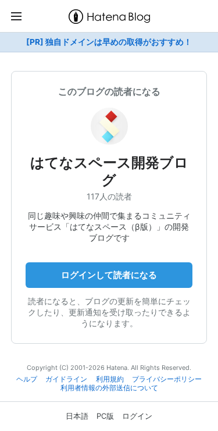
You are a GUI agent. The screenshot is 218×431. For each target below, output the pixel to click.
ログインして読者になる (109, 274)
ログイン (137, 416)
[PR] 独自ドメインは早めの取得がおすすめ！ (109, 42)
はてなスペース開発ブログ (109, 171)
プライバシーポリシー (167, 379)
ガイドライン (66, 379)
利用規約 (110, 379)
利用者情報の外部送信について (109, 388)
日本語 (77, 416)
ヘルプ (26, 379)
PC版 (105, 416)
